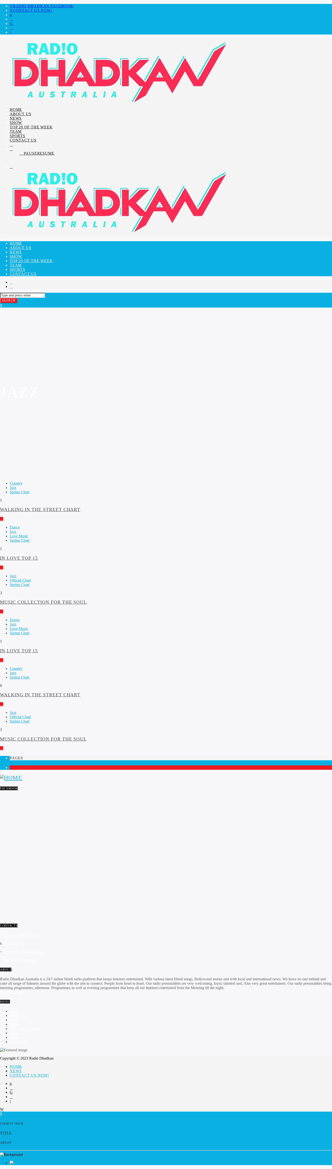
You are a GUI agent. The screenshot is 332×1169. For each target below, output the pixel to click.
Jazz (13, 488)
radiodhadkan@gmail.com (22, 952)
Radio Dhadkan (39, 1163)
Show (16, 123)
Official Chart (20, 580)
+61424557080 (14, 943)
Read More (9, 992)
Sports (17, 136)
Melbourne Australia (18, 960)
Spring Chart (19, 492)
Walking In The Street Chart (40, 509)
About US (20, 114)
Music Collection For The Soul (43, 602)
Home (16, 109)
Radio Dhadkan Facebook (43, 6)
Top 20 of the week (31, 127)
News (16, 118)
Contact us (23, 140)
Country (16, 483)
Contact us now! (32, 10)
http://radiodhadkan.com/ (22, 935)
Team (16, 131)
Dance (15, 527)
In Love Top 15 (19, 558)
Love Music (19, 536)
